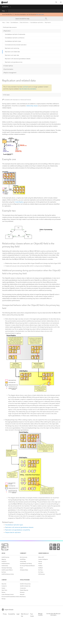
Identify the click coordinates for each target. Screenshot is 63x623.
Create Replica (19, 202)
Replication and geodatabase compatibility (17, 530)
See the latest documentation (27, 89)
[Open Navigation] (61, 2)
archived (25, 87)
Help (3, 11)
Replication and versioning (12, 48)
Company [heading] (4, 579)
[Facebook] (50, 545)
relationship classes (32, 106)
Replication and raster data (12, 55)
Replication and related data (12, 51)
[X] (54, 545)
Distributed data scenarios (10, 27)
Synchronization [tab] (8, 69)
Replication (48, 22)
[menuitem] (11, 557)
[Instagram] (54, 548)
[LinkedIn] (58, 545)
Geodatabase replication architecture (14, 37)
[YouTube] (58, 548)
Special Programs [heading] (25, 579)
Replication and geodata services (13, 62)
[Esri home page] (4, 2)
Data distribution (24, 22)
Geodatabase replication (36, 22)
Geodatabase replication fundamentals (15, 34)
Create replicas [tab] (8, 65)
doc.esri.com (40, 14)
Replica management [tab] (10, 72)
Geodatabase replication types (13, 41)
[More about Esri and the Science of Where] (5, 547)
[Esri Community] (50, 548)
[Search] (56, 2)
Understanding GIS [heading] (43, 553)
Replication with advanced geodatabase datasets (17, 58)
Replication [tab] (7, 31)
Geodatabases (14, 22)
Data (7, 22)
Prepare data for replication (13, 532)
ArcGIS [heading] (3, 553)
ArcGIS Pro (5, 6)
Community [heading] (23, 553)
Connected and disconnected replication (15, 44)
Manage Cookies (40, 614)
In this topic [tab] (6, 94)
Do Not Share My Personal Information (53, 614)
